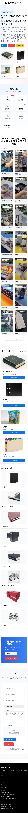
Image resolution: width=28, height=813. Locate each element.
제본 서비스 (3, 780)
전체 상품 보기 (22, 351)
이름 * (5, 686)
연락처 (5, 698)
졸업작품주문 (20, 45)
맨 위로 (9, 744)
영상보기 (11, 45)
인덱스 (2, 784)
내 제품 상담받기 (11, 653)
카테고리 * (6, 704)
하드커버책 (3, 778)
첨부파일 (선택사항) (8, 725)
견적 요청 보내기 (9, 739)
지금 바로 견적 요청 (11, 658)
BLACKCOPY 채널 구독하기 (15, 339)
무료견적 (4, 45)
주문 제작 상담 (14, 377)
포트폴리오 (3, 782)
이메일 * (5, 692)
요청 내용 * (6, 710)
